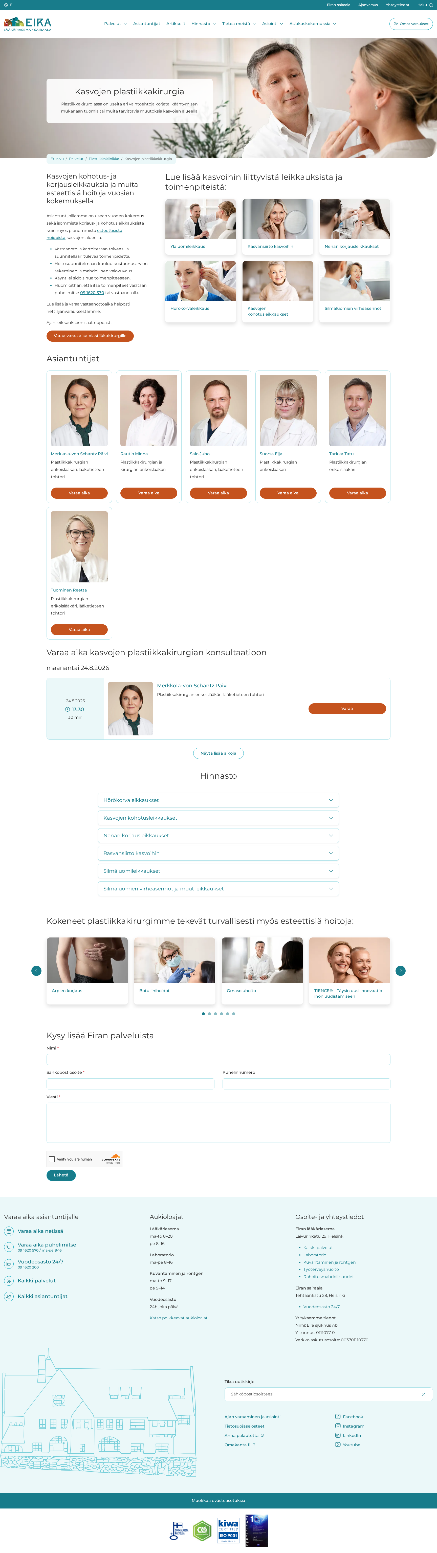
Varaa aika (79, 493)
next (401, 971)
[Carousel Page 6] (233, 1013)
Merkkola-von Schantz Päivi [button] (192, 686)
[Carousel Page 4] (221, 1013)
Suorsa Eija (271, 453)
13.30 (77, 709)
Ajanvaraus (368, 5)
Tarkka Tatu (341, 453)
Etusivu (57, 159)
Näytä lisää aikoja (218, 753)
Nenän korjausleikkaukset (352, 246)
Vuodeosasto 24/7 (321, 1306)
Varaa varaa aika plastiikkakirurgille (90, 335)
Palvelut (112, 23)
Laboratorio (314, 1255)
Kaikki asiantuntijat (39, 1296)
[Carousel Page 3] (215, 1013)
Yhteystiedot (397, 5)
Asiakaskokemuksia (310, 23)
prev (36, 971)
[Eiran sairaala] (27, 24)
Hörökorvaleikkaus (189, 308)
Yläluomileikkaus (187, 246)
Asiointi (269, 23)
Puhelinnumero (239, 1072)
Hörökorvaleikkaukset (131, 800)
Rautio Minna (134, 453)
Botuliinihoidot (154, 990)
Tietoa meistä (236, 23)
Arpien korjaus (67, 990)
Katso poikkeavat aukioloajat (179, 1318)
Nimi (53, 1048)
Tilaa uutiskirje (239, 1381)
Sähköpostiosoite (65, 1072)
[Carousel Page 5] (227, 1013)
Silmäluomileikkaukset (131, 871)
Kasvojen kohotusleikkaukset (268, 311)
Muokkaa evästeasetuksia (218, 1500)
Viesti (53, 1096)
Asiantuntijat (146, 23)
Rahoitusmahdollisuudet (328, 1276)
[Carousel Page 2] (209, 1013)
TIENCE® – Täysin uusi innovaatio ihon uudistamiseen (348, 993)
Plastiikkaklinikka (104, 159)
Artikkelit (175, 23)
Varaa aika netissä (37, 1231)
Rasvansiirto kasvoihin (270, 246)
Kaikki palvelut (33, 1281)
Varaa (347, 708)
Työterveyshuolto (321, 1269)
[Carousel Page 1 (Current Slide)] (203, 1013)
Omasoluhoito (241, 990)
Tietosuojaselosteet (245, 1426)
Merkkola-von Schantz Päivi (79, 453)
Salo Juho (200, 453)
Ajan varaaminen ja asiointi (252, 1416)
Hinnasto (200, 23)
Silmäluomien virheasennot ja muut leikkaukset (163, 889)
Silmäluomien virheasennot (353, 308)
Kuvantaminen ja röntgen (329, 1262)
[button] (9, 5)
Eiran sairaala (338, 5)
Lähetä (61, 1175)
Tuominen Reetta (69, 590)
